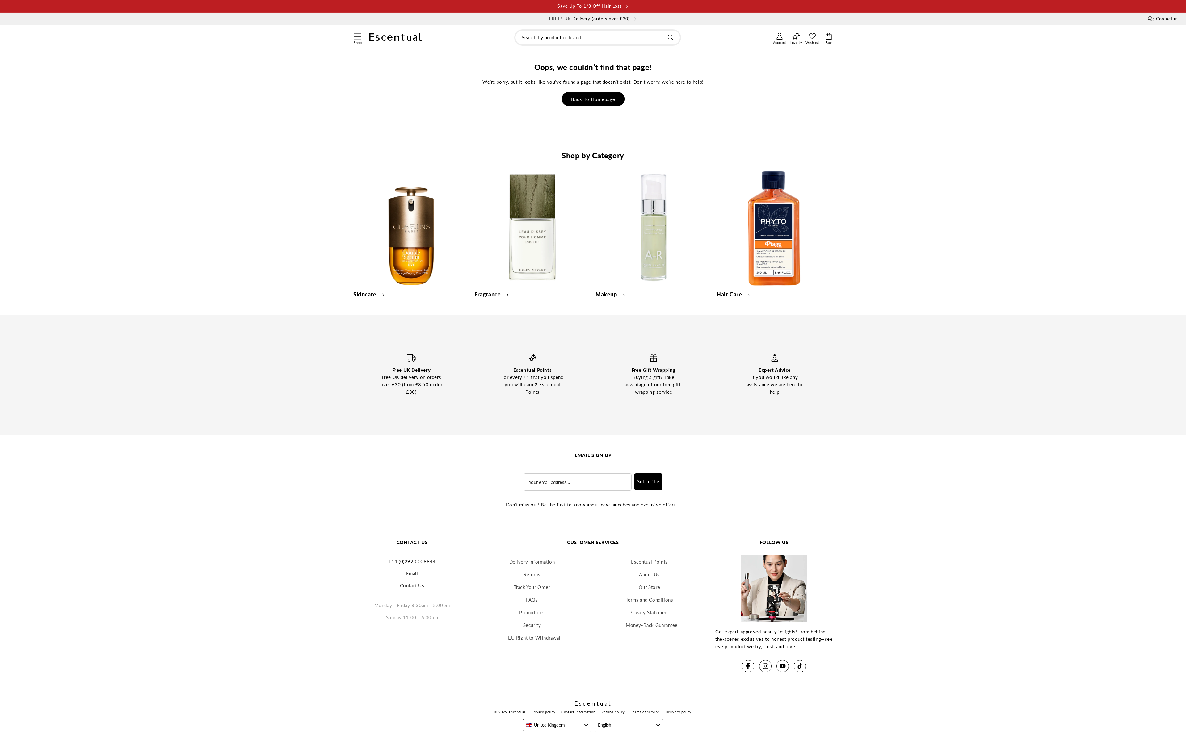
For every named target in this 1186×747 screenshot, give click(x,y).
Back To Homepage (593, 99)
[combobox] (597, 37)
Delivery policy (679, 712)
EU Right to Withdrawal (534, 637)
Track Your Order (532, 587)
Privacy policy (543, 712)
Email (412, 573)
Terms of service (645, 712)
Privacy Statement (649, 612)
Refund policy (613, 712)
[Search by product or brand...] (670, 37)
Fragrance (488, 294)
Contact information (578, 712)
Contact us (1167, 18)
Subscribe (648, 481)
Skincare (365, 294)
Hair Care (730, 294)
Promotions (532, 612)
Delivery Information (532, 561)
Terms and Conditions (649, 599)
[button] (357, 35)
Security (532, 625)
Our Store (649, 587)
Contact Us (412, 585)
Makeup (606, 294)
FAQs (532, 599)
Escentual (517, 712)
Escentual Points (649, 561)
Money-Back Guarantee (652, 625)
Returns (532, 574)
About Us (649, 574)
